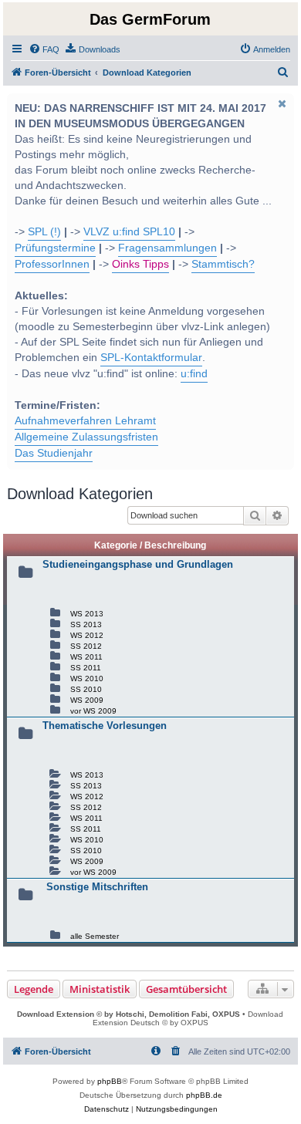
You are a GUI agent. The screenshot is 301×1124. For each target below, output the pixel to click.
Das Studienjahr (54, 453)
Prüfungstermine (55, 248)
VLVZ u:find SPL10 (129, 232)
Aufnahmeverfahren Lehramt (85, 421)
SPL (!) (44, 232)
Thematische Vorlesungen (104, 725)
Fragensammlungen (167, 248)
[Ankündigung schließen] (281, 103)
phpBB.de (204, 1095)
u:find (194, 374)
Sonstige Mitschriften (97, 887)
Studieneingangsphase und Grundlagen (137, 564)
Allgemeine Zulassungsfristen (86, 437)
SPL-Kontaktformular (151, 357)
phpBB (109, 1081)
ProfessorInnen (52, 264)
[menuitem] (44, 49)
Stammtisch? (223, 264)
